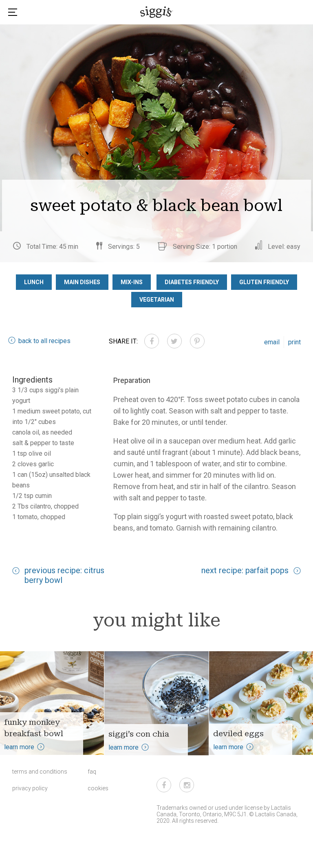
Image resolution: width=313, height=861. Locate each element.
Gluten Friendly (264, 282)
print (294, 342)
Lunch (34, 282)
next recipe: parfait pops (245, 570)
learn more (19, 747)
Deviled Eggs (238, 733)
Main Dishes (82, 282)
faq (92, 771)
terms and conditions (39, 771)
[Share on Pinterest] (197, 341)
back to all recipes (44, 341)
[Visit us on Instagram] (186, 785)
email (272, 342)
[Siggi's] (156, 12)
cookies (98, 788)
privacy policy (30, 788)
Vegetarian (156, 299)
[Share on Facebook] (151, 341)
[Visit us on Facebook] (163, 785)
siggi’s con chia (138, 734)
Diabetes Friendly (192, 282)
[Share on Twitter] (174, 341)
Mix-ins (132, 282)
